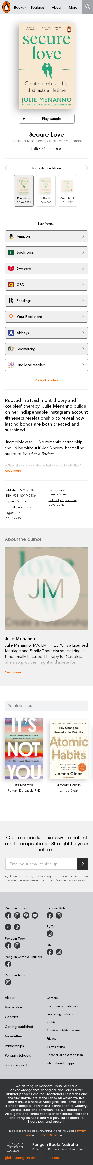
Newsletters (14, 1036)
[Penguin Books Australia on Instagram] (17, 915)
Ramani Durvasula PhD (24, 790)
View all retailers (46, 380)
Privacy (51, 1038)
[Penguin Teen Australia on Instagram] (17, 945)
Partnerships (14, 1046)
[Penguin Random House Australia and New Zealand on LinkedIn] (8, 927)
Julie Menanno (46, 148)
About (10, 997)
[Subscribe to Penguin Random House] (82, 864)
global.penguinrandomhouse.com (32, 1157)
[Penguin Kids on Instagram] (59, 915)
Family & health (59, 494)
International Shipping (62, 1063)
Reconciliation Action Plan (65, 1055)
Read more (13, 470)
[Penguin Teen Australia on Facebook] (8, 945)
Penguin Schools (18, 1055)
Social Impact (16, 1065)
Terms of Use (53, 880)
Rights (51, 1022)
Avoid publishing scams (63, 1030)
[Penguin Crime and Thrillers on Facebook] (8, 964)
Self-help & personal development (63, 502)
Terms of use (56, 1046)
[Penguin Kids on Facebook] (50, 915)
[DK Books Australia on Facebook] (50, 952)
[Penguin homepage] (6, 7)
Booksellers (14, 1007)
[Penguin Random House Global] (18, 1146)
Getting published (19, 1026)
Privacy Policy (76, 880)
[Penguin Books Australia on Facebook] (8, 915)
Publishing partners (60, 1014)
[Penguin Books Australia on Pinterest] (26, 915)
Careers (52, 997)
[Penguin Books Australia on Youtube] (35, 915)
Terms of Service (49, 1135)
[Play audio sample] (24, 118)
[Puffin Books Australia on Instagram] (50, 933)
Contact (11, 1017)
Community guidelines (62, 1006)
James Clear (69, 790)
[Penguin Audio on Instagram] (8, 982)
